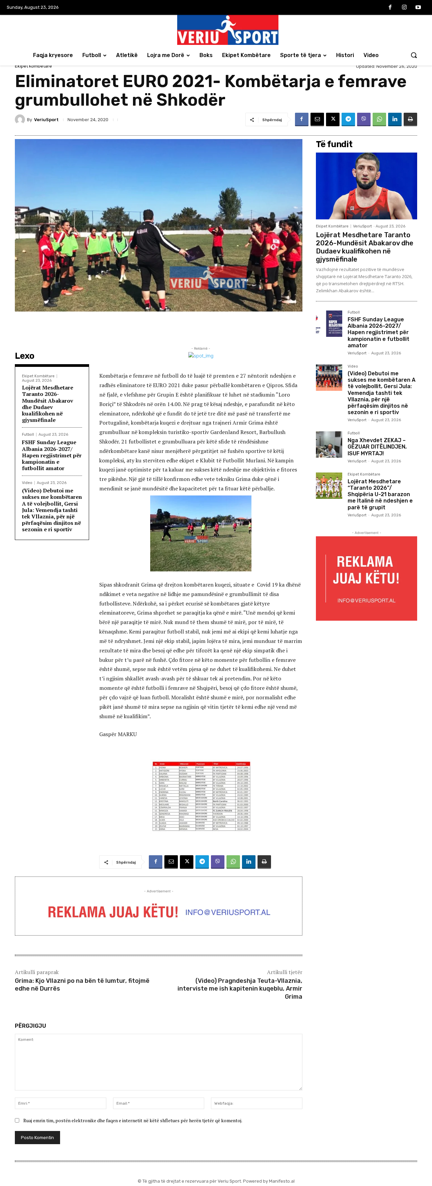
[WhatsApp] (379, 119)
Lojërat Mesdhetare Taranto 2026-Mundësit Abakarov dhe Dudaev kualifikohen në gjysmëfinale (47, 404)
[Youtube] (418, 8)
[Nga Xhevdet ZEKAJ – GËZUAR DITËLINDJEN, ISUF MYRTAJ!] (329, 444)
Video (27, 483)
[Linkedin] (395, 119)
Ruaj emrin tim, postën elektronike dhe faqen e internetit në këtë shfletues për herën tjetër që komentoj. (132, 1120)
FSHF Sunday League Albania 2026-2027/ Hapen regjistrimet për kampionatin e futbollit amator (52, 455)
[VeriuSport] (21, 119)
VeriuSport (46, 119)
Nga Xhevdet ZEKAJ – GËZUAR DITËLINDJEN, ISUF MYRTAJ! (377, 446)
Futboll (28, 434)
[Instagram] (404, 8)
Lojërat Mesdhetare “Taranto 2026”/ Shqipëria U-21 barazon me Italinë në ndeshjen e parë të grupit (380, 494)
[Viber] (364, 119)
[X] (333, 119)
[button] (414, 55)
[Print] (410, 119)
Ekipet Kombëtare (33, 66)
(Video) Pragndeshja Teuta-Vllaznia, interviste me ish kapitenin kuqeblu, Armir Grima (240, 988)
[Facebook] (390, 8)
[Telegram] (348, 119)
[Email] (317, 119)
